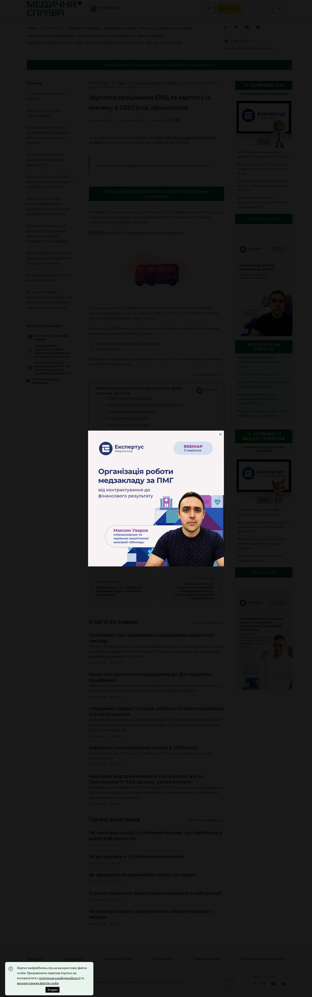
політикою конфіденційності (59, 978)
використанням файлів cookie (38, 983)
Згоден (52, 989)
